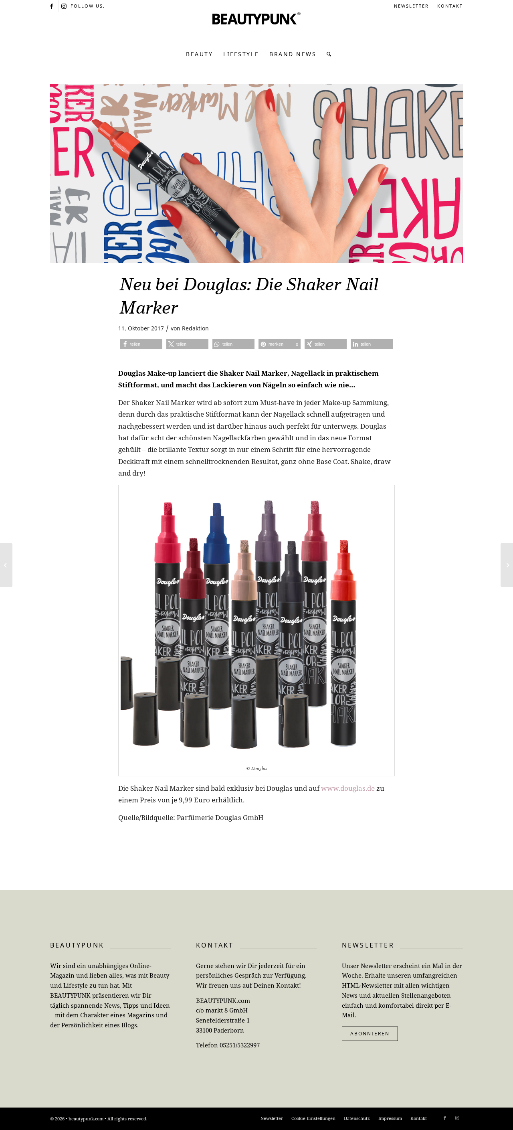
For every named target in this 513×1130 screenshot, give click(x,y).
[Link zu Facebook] (52, 6)
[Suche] (326, 54)
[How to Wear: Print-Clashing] (6, 565)
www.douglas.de (348, 788)
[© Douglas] (256, 173)
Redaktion (195, 328)
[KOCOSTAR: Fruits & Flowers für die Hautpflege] (507, 565)
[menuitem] (411, 6)
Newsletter (411, 6)
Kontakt (450, 6)
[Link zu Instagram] (65, 6)
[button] (141, 344)
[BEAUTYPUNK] (256, 28)
